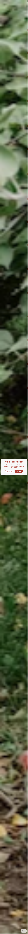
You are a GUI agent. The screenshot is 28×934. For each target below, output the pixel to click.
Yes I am (19, 471)
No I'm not (9, 471)
